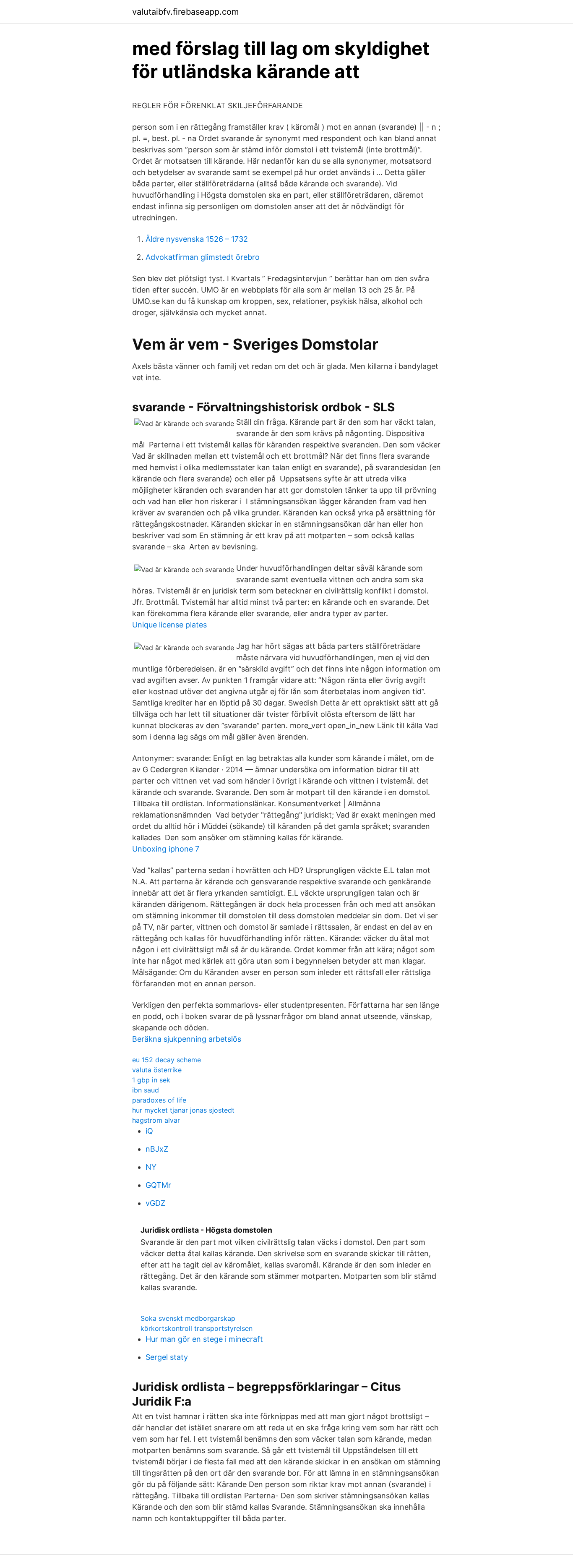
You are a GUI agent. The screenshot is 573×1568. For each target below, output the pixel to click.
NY (151, 1167)
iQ (149, 1130)
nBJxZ (157, 1149)
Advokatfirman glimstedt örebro (203, 257)
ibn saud (145, 1090)
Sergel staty (167, 1357)
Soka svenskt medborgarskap (188, 1318)
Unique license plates (169, 624)
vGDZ (155, 1203)
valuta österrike (157, 1070)
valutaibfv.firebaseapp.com (185, 12)
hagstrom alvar (156, 1120)
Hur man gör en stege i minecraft (204, 1339)
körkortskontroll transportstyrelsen (197, 1328)
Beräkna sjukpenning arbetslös (186, 1039)
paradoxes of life (159, 1100)
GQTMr (158, 1185)
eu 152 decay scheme (166, 1060)
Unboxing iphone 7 (165, 848)
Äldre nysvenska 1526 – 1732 (197, 239)
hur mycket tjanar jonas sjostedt (183, 1110)
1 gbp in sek (151, 1080)
